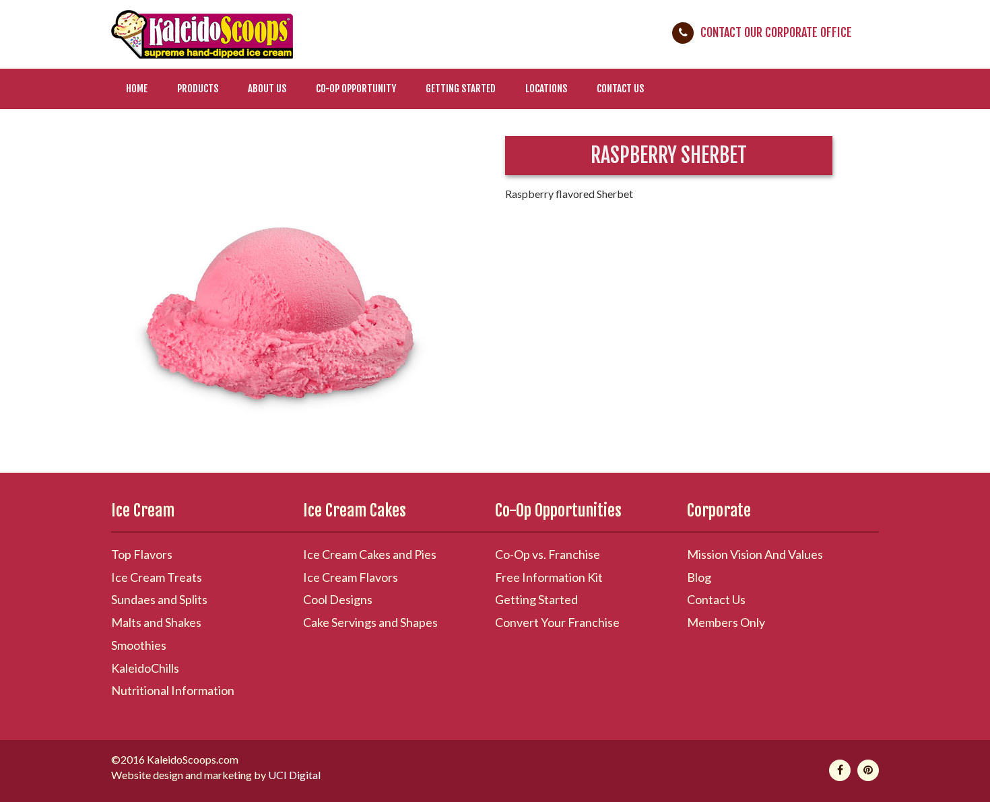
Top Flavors (141, 554)
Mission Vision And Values (755, 554)
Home (136, 88)
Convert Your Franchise (557, 622)
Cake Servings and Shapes (370, 622)
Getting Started (461, 88)
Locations (546, 88)
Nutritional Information (172, 690)
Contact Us (620, 88)
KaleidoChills (145, 668)
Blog (699, 577)
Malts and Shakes (156, 622)
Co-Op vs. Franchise (547, 554)
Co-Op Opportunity (356, 88)
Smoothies (138, 645)
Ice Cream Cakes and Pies (369, 554)
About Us (267, 88)
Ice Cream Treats (156, 577)
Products (197, 88)
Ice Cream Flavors (350, 577)
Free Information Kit (549, 577)
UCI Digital (294, 774)
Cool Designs (337, 599)
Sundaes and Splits (159, 599)
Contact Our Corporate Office (776, 32)
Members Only (726, 622)
